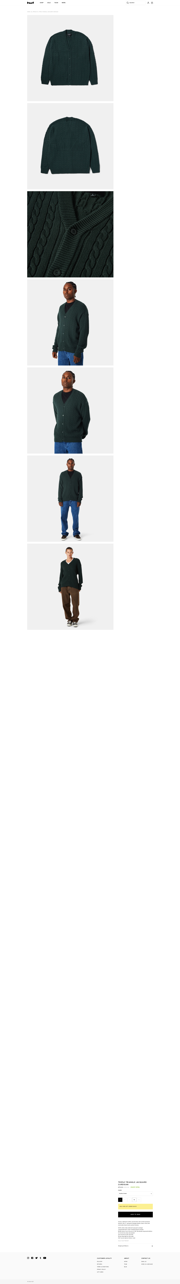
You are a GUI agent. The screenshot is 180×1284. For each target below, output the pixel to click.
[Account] (148, 3)
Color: (120, 1190)
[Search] (127, 3)
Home (28, 11)
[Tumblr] (40, 1258)
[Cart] (152, 3)
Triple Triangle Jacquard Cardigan (48, 11)
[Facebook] (32, 1258)
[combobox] (137, 3)
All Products (34, 11)
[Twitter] (36, 1258)
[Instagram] (28, 1258)
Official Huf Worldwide (31, 3)
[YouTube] (44, 1258)
